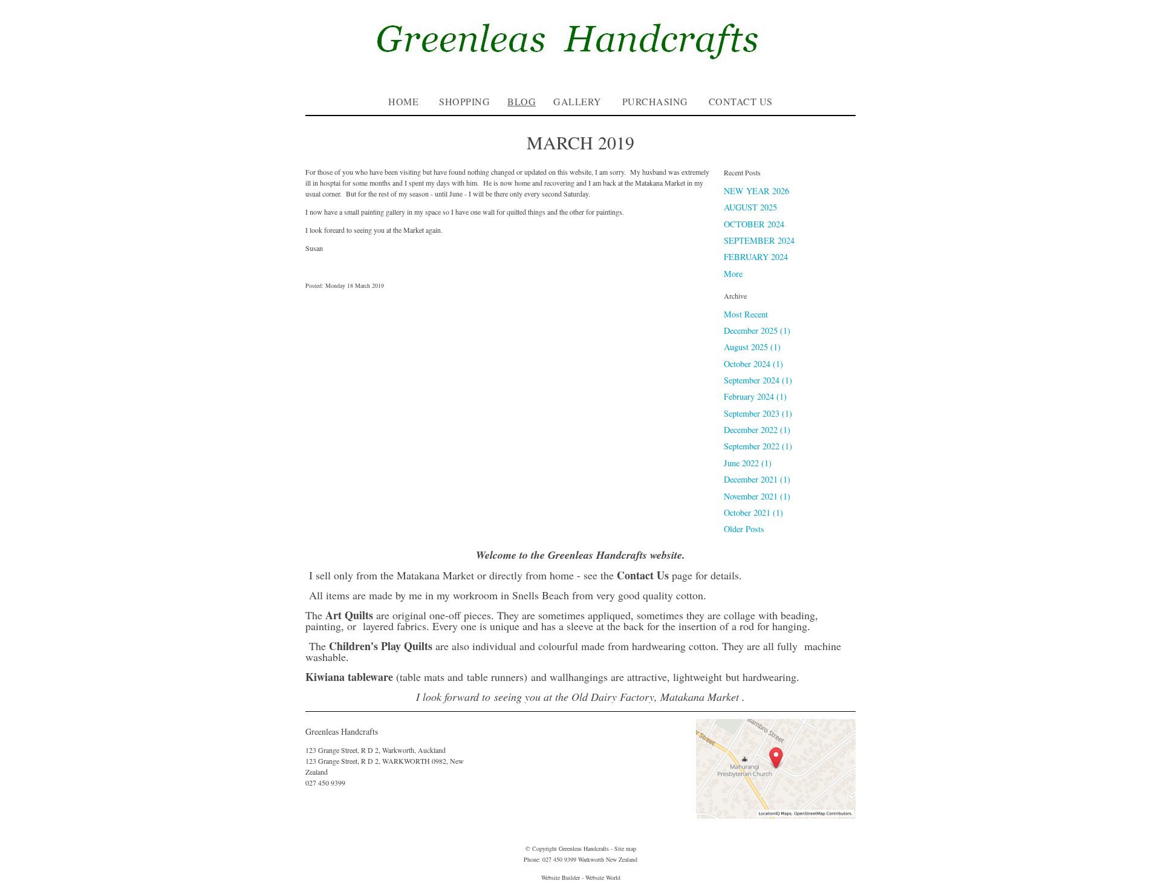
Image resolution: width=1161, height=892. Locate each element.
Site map (625, 848)
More (733, 273)
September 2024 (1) (758, 380)
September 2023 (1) (758, 413)
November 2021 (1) (757, 496)
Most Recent (746, 314)
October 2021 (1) (753, 512)
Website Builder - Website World (580, 877)
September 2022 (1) (758, 446)
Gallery (577, 101)
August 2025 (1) (752, 347)
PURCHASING (655, 101)
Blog (521, 101)
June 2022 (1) (748, 463)
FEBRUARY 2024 (756, 256)
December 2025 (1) (757, 330)
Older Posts (744, 529)
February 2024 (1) (755, 396)
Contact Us (741, 101)
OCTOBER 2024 (754, 224)
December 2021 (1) (757, 479)
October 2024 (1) (753, 363)
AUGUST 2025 (750, 207)
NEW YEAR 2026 (756, 191)
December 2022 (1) (757, 429)
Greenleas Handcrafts (584, 848)
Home (403, 101)
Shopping (464, 101)
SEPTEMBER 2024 (759, 240)
